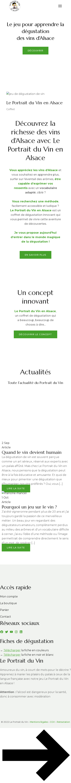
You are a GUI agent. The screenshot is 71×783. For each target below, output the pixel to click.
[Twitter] (6, 632)
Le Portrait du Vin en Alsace (34, 102)
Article (6, 447)
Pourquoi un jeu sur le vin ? (29, 507)
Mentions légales (39, 722)
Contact (5, 616)
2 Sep (5, 443)
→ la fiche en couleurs (24, 650)
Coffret (10, 109)
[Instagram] (16, 632)
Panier (4, 610)
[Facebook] (1, 632)
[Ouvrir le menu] (60, 6)
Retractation (63, 722)
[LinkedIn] (21, 632)
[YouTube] (11, 632)
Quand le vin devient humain (32, 452)
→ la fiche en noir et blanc (27, 654)
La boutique (8, 603)
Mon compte (9, 596)
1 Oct (5, 497)
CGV (52, 722)
